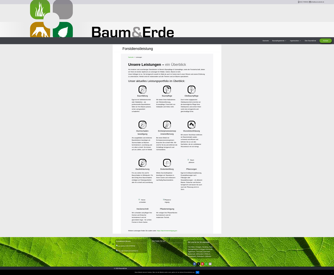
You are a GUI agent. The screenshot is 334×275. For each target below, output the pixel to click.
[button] (194, 263)
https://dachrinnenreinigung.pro (167, 231)
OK (197, 272)
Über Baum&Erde (310, 41)
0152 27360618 (304, 2)
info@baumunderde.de (317, 2)
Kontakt (325, 41)
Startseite (266, 41)
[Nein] (332, 272)
